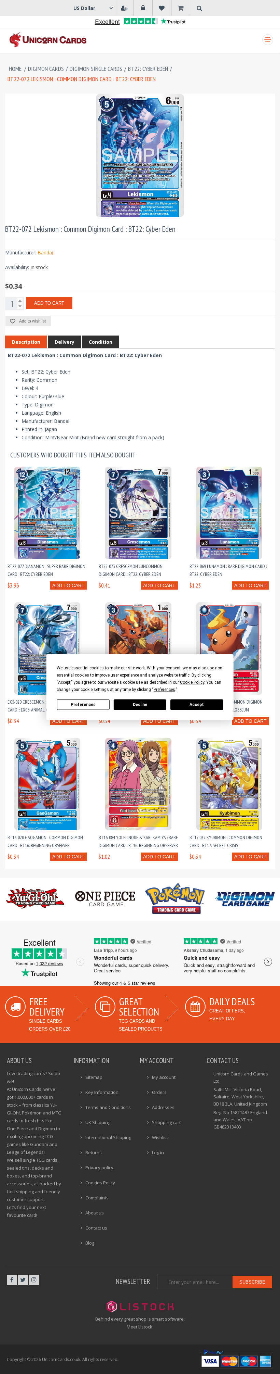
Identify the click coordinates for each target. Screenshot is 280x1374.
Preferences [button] (164, 689)
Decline (140, 704)
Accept (197, 704)
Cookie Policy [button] (192, 682)
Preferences (83, 704)
